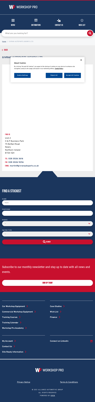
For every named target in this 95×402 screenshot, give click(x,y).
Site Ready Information (12, 352)
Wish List (82, 25)
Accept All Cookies (72, 75)
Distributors (36, 25)
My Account (7, 341)
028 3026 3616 (15, 158)
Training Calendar (10, 323)
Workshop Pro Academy (13, 328)
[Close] (81, 60)
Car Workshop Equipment (13, 306)
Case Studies (56, 306)
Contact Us (59, 25)
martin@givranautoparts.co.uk (24, 166)
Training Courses (9, 317)
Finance (53, 317)
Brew (53, 395)
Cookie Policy (59, 68)
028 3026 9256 (16, 162)
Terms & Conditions (69, 382)
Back (6, 50)
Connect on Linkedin (59, 341)
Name (4, 199)
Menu (13, 25)
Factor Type (7, 230)
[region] (47, 70)
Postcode (6, 209)
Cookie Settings (22, 75)
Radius (4, 220)
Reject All (54, 75)
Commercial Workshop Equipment (17, 312)
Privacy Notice (23, 382)
